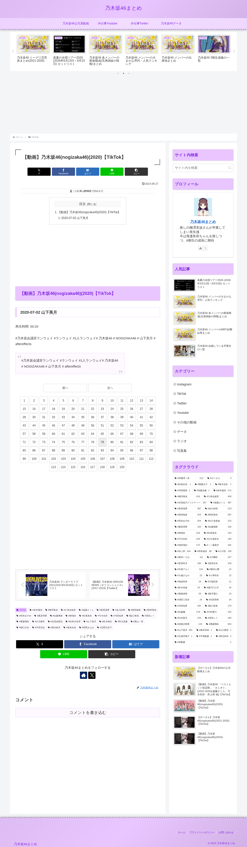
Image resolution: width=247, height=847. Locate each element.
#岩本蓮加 (37, 610)
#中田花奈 (40, 627)
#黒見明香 (42, 616)
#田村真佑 (151, 610)
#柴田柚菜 (136, 610)
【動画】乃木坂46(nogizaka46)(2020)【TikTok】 (89, 212)
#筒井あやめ (25, 616)
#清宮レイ (150, 616)
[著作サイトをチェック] (83, 675)
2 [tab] (123, 73)
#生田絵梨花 (56, 621)
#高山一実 (138, 621)
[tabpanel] (33, 51)
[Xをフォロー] (91, 675)
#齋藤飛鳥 (24, 621)
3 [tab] (129, 73)
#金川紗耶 (120, 610)
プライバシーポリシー (202, 832)
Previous (12, 51)
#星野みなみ (88, 627)
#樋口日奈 (24, 627)
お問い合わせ (226, 832)
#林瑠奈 (72, 616)
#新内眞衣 (55, 627)
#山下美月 (91, 621)
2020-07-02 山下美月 (74, 217)
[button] (136, 172)
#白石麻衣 (40, 621)
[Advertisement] (123, 106)
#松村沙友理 (74, 621)
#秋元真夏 (123, 621)
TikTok (22, 610)
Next (234, 51)
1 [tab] (118, 73)
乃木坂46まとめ (203, 222)
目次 (82, 204)
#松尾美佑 (87, 616)
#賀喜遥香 (104, 610)
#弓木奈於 (103, 616)
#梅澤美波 (53, 610)
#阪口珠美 (134, 616)
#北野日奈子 (106, 627)
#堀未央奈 (71, 627)
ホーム (182, 832)
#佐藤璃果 (58, 616)
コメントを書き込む (87, 712)
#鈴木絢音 (107, 621)
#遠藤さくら (88, 610)
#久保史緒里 (70, 610)
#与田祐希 (118, 616)
